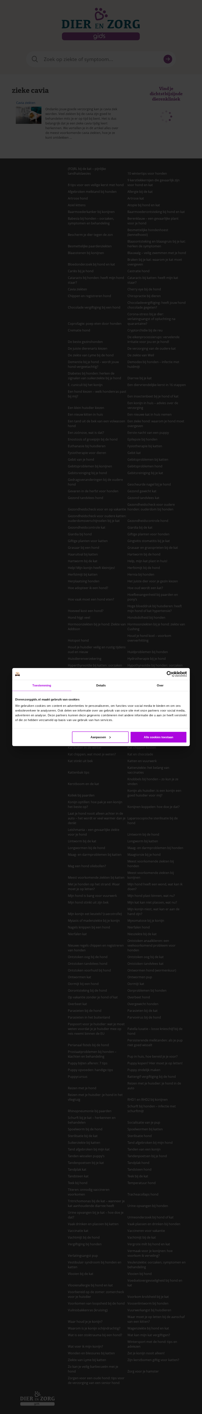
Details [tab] (101, 685)
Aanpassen (98, 737)
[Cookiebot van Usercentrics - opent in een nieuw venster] (169, 674)
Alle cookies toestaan (158, 737)
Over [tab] (160, 685)
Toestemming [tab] (41, 685)
